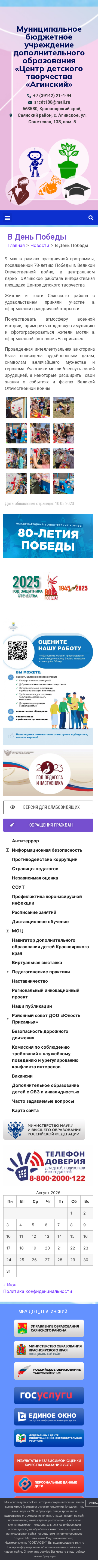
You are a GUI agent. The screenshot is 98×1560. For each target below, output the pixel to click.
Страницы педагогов (35, 868)
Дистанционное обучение (40, 921)
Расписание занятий (34, 912)
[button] (7, 217)
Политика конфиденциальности (37, 1291)
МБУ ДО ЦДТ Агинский (43, 1311)
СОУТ (18, 887)
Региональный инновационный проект (45, 994)
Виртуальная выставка (37, 962)
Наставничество (30, 981)
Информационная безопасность (47, 850)
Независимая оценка (35, 878)
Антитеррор (25, 840)
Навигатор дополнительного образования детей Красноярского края (50, 946)
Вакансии (22, 1076)
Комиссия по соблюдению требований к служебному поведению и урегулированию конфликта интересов (45, 1056)
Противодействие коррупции (45, 859)
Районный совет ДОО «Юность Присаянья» (46, 1019)
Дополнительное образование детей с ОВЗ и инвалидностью (45, 1088)
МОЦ (17, 930)
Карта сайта (25, 1110)
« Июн (9, 1284)
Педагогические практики (41, 971)
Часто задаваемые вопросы (43, 1101)
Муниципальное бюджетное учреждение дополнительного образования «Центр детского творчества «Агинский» (49, 56)
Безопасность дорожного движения (40, 1034)
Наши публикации (32, 1006)
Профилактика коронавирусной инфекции (47, 900)
